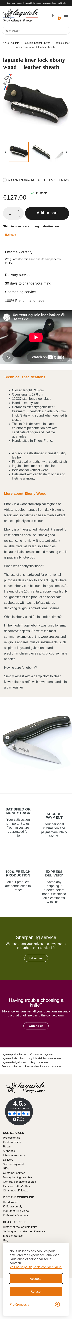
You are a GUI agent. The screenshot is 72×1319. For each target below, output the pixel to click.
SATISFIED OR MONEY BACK (18, 811)
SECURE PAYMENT (54, 815)
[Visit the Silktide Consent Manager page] (57, 1304)
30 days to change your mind (28, 283)
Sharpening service (20, 292)
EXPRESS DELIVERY (54, 873)
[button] (36, 958)
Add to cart (47, 213)
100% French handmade (24, 301)
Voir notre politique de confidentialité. (36, 1267)
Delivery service (17, 275)
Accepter (36, 1278)
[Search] (66, 30)
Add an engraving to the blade (32, 180)
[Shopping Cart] (58, 15)
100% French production (18, 873)
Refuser (36, 1291)
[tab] (36, 249)
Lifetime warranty (18, 252)
